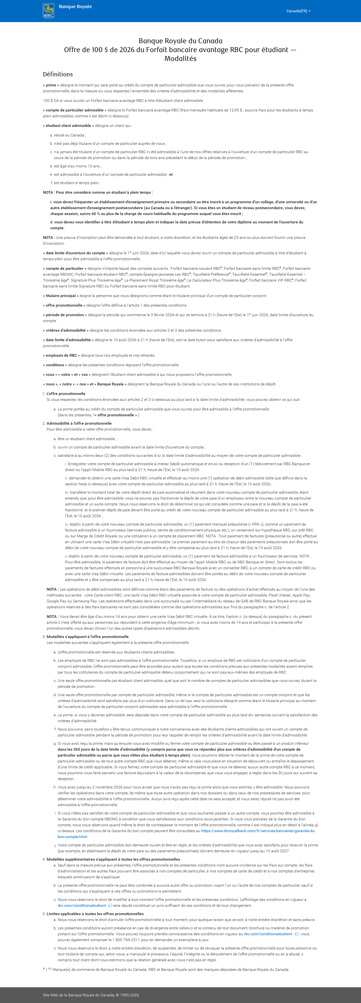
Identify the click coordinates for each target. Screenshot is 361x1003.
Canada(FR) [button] (297, 11)
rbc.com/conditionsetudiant (82, 905)
